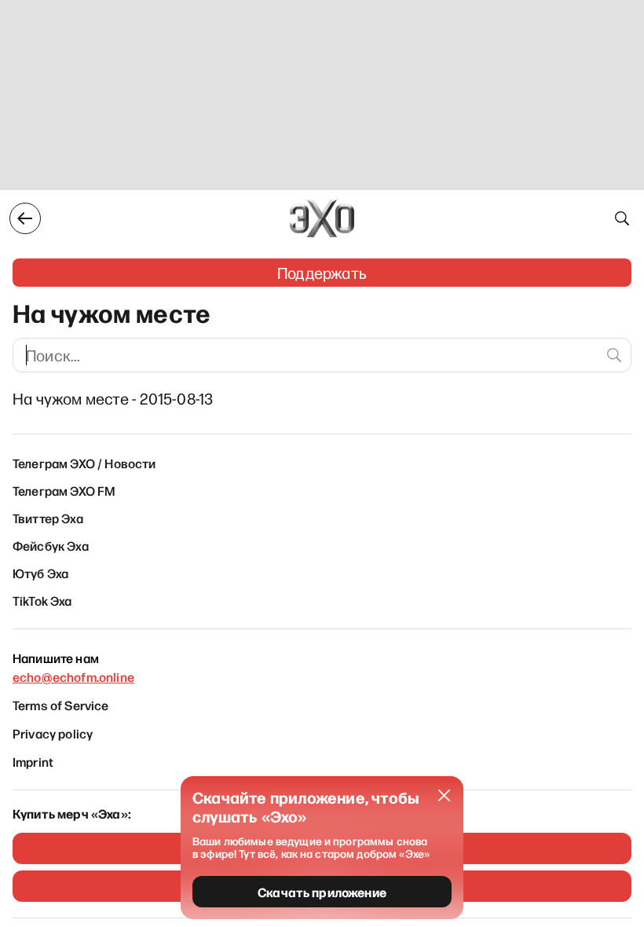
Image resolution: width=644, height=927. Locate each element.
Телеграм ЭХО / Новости (84, 462)
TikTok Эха (42, 600)
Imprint (33, 761)
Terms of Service (61, 704)
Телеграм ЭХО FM (64, 490)
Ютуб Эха (40, 572)
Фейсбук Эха (51, 545)
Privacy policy (53, 733)
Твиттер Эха (48, 517)
